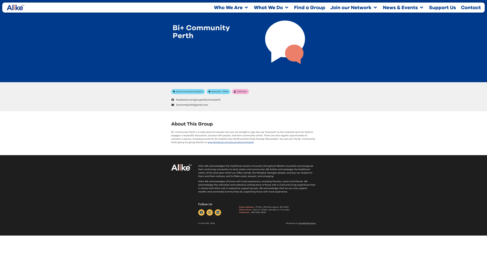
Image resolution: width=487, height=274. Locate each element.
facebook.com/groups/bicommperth (198, 99)
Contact (471, 7)
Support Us (442, 7)
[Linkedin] (218, 212)
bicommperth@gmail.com (192, 105)
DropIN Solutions (307, 223)
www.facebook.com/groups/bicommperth (230, 142)
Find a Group (309, 7)
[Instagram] (209, 212)
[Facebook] (201, 212)
